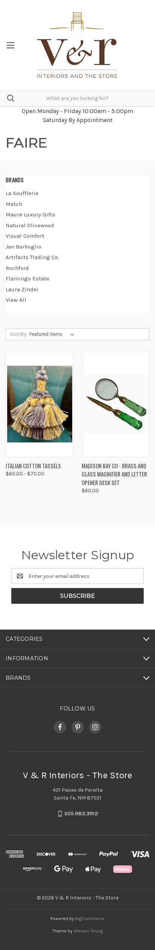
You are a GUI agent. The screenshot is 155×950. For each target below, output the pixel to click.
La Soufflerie (22, 193)
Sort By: (18, 334)
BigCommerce (90, 918)
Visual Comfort (25, 235)
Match (14, 204)
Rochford (17, 268)
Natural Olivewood (30, 225)
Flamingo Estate (27, 278)
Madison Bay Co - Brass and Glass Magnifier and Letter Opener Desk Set (114, 474)
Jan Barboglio (23, 246)
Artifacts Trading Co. (32, 257)
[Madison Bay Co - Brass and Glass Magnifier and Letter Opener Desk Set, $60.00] (115, 404)
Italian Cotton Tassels (33, 466)
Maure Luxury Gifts (30, 214)
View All (16, 299)
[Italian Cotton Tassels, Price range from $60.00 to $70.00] (39, 404)
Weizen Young (88, 931)
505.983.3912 (81, 813)
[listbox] (53, 334)
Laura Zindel (22, 289)
